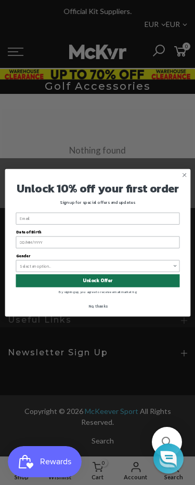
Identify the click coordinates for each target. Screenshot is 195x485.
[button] (167, 442)
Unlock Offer (97, 280)
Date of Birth (28, 231)
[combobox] (96, 265)
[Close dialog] (184, 175)
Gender (23, 255)
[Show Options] (175, 265)
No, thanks (97, 306)
